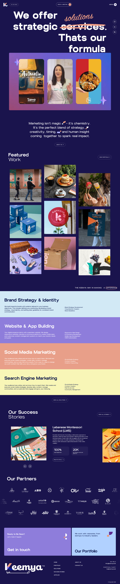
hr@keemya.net (111, 569)
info (107, 563)
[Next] (30, 466)
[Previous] (25, 466)
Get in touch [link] (18, 549)
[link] (59, 459)
